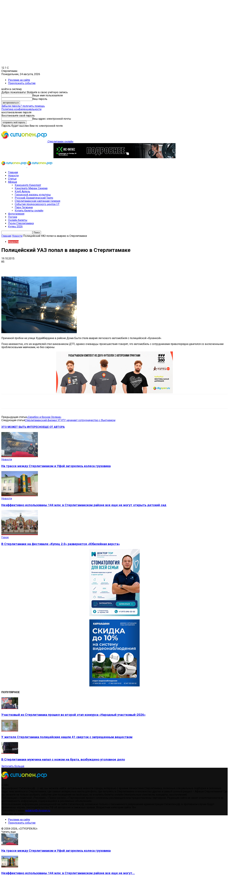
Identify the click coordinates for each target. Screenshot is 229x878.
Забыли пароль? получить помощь (23, 106)
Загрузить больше (12, 766)
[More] (105, 266)
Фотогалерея (16, 213)
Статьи (12, 178)
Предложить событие (22, 83)
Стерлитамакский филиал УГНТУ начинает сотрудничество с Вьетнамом (70, 420)
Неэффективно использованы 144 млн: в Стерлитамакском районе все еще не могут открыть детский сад (83, 505)
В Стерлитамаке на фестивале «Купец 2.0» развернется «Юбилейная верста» (60, 544)
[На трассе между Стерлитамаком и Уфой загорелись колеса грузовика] (19, 456)
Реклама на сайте (19, 80)
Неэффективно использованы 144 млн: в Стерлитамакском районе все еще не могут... (68, 873)
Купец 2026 (15, 226)
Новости (13, 175)
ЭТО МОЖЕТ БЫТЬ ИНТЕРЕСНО (22, 427)
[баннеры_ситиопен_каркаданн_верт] (114, 685)
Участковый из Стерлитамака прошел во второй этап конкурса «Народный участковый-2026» (73, 715)
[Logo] (14, 166)
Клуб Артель (22, 191)
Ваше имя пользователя (47, 95)
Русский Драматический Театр (34, 197)
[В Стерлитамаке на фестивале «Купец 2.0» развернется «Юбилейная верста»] (19, 534)
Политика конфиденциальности (21, 109)
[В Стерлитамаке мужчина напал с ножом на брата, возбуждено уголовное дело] (9, 752)
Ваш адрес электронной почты (51, 118)
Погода (12, 217)
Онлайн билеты (17, 220)
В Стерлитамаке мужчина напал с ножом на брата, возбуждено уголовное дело (63, 759)
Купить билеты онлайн (29, 210)
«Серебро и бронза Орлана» (44, 417)
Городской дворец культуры (33, 194)
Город (5, 537)
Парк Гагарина (24, 207)
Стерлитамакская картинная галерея (37, 201)
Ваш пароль (39, 99)
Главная (13, 172)
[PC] (114, 157)
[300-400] (114, 615)
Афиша (12, 182)
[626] (114, 392)
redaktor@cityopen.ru (37, 810)
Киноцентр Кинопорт (28, 185)
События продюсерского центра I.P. (37, 204)
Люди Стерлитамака (21, 223)
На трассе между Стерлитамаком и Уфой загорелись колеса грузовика (56, 466)
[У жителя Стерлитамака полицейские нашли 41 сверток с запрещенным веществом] (9, 730)
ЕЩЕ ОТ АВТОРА (54, 427)
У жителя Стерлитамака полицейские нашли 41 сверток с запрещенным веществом (66, 737)
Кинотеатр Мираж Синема (31, 188)
